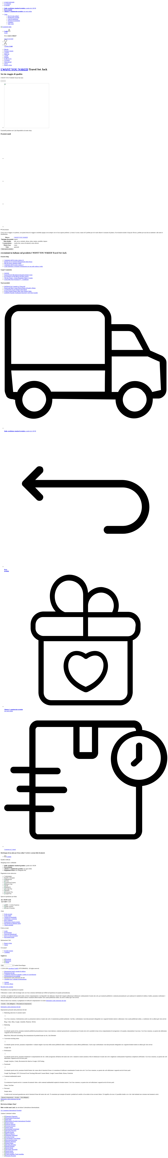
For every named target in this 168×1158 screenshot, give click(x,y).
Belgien (12, 1146)
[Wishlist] (5, 41)
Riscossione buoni (9, 937)
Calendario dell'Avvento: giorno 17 (14, 265)
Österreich (14, 1116)
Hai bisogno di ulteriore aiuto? (12, 923)
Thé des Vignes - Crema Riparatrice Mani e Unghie (18, 278)
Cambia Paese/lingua (20, 965)
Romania (13, 1156)
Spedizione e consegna (10, 919)
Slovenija (13, 1130)
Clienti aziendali (8, 925)
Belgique (13, 1141)
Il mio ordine (7, 915)
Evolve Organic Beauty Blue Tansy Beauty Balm (17, 291)
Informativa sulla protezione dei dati (56, 1000)
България (14, 1140)
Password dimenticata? (10, 934)
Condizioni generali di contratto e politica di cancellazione (20, 974)
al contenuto (7, 3)
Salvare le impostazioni (7, 1097)
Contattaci (10, 22)
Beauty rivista (8, 943)
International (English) (24, 1121)
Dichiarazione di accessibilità (12, 976)
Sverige (12, 1137)
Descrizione (5, 229)
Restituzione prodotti (13, 17)
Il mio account (8, 914)
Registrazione (8, 932)
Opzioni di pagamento (14, 20)
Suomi (11, 1151)
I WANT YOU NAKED (14, 69)
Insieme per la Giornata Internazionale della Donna (18, 261)
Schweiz (13, 1124)
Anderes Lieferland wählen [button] (8, 1113)
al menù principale (9, 2)
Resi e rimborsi (8, 920)
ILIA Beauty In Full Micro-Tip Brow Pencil (16, 276)
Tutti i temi (11, 24)
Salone (6, 945)
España (12, 1132)
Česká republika (19, 1154)
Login (6, 33)
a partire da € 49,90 (20, 8)
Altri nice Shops (8, 984)
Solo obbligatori (11, 1003)
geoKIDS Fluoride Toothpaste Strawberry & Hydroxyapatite (21, 293)
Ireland (12, 1152)
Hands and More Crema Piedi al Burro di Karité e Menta (20, 288)
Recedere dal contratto (7, 987)
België (11, 1148)
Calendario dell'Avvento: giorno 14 (14, 260)
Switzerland (16, 1129)
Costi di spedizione (13, 19)
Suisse (11, 1127)
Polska (11, 1143)
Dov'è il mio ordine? (13, 16)
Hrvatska (13, 1144)
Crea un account (8, 39)
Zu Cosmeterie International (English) (11, 1110)
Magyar (12, 1133)
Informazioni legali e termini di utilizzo (15, 971)
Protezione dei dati (9, 973)
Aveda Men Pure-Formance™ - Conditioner (16, 279)
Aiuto (5, 14)
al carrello (7, 5)
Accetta (3, 1003)
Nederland (15, 1135)
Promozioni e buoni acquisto (12, 922)
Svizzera (13, 1126)
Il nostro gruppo (8, 951)
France (11, 1122)
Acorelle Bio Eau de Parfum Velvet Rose (15, 289)
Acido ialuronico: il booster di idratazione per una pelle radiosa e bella (23, 266)
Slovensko (15, 1149)
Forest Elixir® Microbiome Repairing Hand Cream (18, 275)
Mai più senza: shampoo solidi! (12, 263)
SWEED (6, 273)
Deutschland (16, 1118)
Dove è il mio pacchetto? (11, 935)
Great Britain (16, 1138)
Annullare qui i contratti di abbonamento (15, 979)
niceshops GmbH (13, 968)
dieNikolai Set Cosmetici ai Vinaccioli (14, 286)
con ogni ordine (18, 11)
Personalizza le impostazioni (24, 1003)
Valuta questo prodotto (7, 249)
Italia (10, 1119)
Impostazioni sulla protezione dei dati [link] (14, 977)
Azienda (6, 982)
